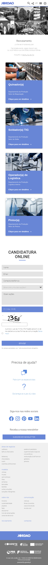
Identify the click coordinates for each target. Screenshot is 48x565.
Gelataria (26, 459)
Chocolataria (5, 459)
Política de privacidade (24, 560)
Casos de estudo (29, 506)
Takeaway (5, 456)
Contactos (27, 521)
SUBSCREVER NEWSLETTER (24, 437)
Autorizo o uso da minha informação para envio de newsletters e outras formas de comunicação (23, 331)
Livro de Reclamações (8, 513)
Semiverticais (6, 477)
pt (36, 3)
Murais (4, 474)
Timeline (4, 501)
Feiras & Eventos (29, 503)
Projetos (4, 506)
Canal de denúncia (7, 515)
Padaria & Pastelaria (30, 449)
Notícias (26, 501)
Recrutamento (7, 521)
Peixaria (26, 461)
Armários (4, 482)
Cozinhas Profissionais (9, 464)
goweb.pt (28, 562)
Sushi (3, 461)
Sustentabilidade (7, 503)
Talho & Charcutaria (8, 452)
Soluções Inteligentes (8, 492)
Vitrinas (4, 472)
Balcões (4, 487)
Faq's (3, 508)
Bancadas (5, 484)
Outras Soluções (7, 489)
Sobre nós (5, 497)
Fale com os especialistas (24, 379)
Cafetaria (4, 449)
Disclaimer (5, 511)
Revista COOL (27, 508)
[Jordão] (8, 3)
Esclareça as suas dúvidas (24, 394)
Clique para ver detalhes (20, 99)
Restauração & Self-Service (32, 456)
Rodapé (17, 55)
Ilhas (3, 479)
